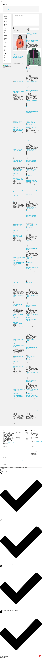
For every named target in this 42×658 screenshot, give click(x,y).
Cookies (28, 461)
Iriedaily (5, 35)
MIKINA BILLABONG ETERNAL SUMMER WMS (18, 396)
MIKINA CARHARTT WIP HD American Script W (32, 142)
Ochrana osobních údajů (26, 435)
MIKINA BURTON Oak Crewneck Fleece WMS (18, 179)
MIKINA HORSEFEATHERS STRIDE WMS (32, 112)
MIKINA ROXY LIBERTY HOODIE (31, 364)
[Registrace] (5, 65)
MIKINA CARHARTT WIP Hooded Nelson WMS (18, 130)
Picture (5, 38)
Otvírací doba (18, 438)
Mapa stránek (18, 437)
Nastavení (2, 469)
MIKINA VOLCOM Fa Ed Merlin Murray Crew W (18, 411)
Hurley (5, 32)
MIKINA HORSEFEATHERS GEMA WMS (32, 73)
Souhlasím (2, 468)
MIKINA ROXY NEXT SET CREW (31, 348)
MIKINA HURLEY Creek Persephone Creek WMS (18, 57)
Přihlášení (26, 438)
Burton (5, 24)
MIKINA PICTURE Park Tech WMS (31, 320)
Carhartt (5, 27)
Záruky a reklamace (32, 460)
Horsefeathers (6, 29)
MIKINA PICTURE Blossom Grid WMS (18, 346)
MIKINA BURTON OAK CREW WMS (18, 305)
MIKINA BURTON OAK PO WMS (32, 268)
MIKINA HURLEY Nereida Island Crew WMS (32, 41)
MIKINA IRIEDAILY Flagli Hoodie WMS (32, 411)
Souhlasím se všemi (4, 656)
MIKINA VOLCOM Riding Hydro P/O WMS (18, 200)
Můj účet (26, 439)
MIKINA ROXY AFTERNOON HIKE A (17, 323)
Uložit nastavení (3, 657)
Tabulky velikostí (18, 432)
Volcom (5, 43)
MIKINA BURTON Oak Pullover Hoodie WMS (17, 161)
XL (4, 60)
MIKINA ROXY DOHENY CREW (31, 249)
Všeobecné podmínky (23, 461)
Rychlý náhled (15, 54)
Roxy (5, 41)
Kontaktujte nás (18, 436)
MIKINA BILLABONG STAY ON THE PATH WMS (18, 263)
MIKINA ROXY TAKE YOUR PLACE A (18, 367)
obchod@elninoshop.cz (9, 442)
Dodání (26, 460)
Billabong (6, 21)
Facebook (5, 445)
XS (4, 49)
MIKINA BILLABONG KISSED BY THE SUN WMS (32, 396)
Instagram (5, 446)
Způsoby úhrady (22, 460)
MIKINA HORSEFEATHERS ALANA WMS (18, 92)
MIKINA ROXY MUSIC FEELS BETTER (31, 381)
